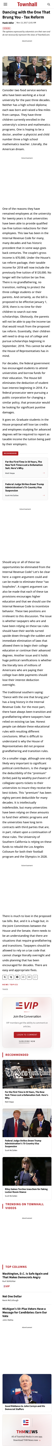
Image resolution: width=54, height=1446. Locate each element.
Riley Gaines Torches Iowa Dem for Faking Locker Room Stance (26, 1190)
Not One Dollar (12, 1296)
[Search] (49, 4)
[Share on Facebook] (17, 977)
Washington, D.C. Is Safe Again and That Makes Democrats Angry (25, 1275)
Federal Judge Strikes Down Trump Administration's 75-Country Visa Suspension (23, 1143)
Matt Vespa (9, 1102)
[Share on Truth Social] (11, 977)
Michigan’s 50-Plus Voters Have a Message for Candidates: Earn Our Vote (24, 1312)
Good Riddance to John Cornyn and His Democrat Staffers (25, 1408)
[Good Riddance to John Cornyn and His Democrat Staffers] (27, 1388)
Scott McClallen (11, 1150)
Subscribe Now (27, 1041)
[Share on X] (4, 977)
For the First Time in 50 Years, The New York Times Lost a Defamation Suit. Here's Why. (26, 1094)
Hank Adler (8, 23)
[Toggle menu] (5, 4)
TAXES (5, 989)
